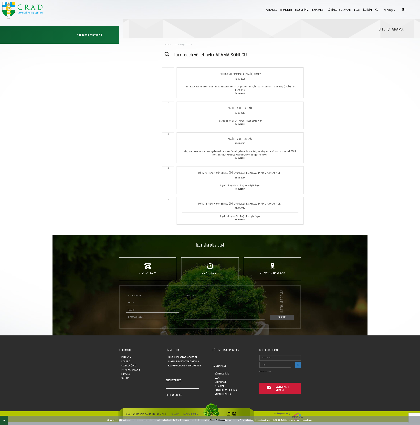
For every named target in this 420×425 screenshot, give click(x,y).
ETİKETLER (168, 44)
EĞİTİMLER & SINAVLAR (339, 9)
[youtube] (235, 414)
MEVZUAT (219, 386)
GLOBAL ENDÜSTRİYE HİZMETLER (183, 361)
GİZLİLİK (125, 378)
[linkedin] (229, 414)
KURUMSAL (271, 9)
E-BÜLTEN (125, 374)
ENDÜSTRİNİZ (302, 9)
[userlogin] (298, 365)
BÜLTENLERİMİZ (222, 373)
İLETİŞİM (367, 9)
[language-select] (404, 9)
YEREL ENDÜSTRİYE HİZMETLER (182, 357)
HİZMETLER (286, 9)
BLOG (357, 9)
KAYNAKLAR (318, 9)
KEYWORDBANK (190, 414)
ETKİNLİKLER (221, 382)
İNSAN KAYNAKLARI (130, 369)
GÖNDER (282, 317)
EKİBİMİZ (125, 361)
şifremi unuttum (265, 371)
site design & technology (282, 413)
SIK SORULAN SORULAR (226, 390)
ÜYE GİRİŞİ (388, 10)
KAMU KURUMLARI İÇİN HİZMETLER (184, 365)
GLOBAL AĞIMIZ (128, 365)
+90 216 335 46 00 (147, 273)
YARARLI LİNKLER (223, 394)
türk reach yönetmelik (183, 44)
